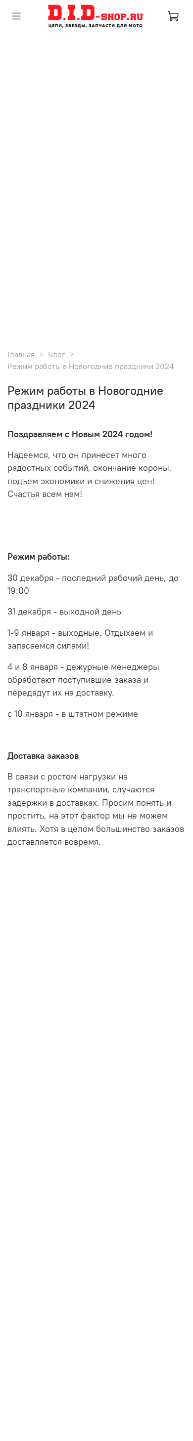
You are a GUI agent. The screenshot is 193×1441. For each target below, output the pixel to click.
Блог (56, 354)
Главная (21, 354)
